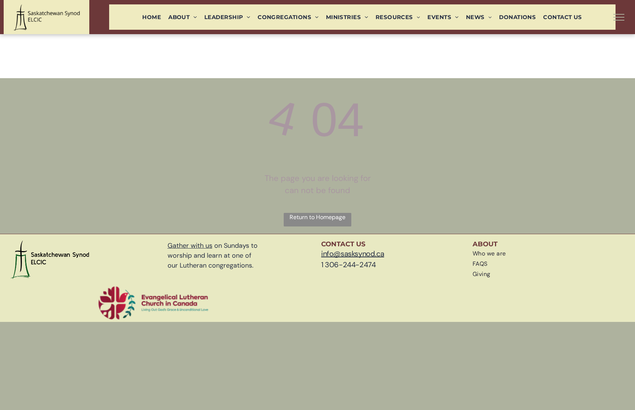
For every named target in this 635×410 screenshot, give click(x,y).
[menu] (618, 17)
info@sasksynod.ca (352, 253)
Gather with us (190, 245)
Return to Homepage (317, 217)
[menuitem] (152, 17)
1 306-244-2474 (348, 264)
